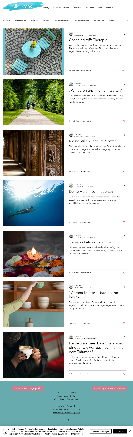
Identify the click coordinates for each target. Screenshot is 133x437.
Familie (34, 20)
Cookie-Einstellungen (100, 431)
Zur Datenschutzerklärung (72, 433)
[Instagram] (68, 420)
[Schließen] (129, 431)
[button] (127, 20)
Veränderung (20, 20)
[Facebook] (64, 420)
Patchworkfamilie (62, 20)
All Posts (6, 20)
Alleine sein (99, 20)
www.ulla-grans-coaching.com (66, 412)
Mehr (111, 20)
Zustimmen (120, 431)
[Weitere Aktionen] (125, 33)
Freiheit (46, 20)
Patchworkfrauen (82, 20)
